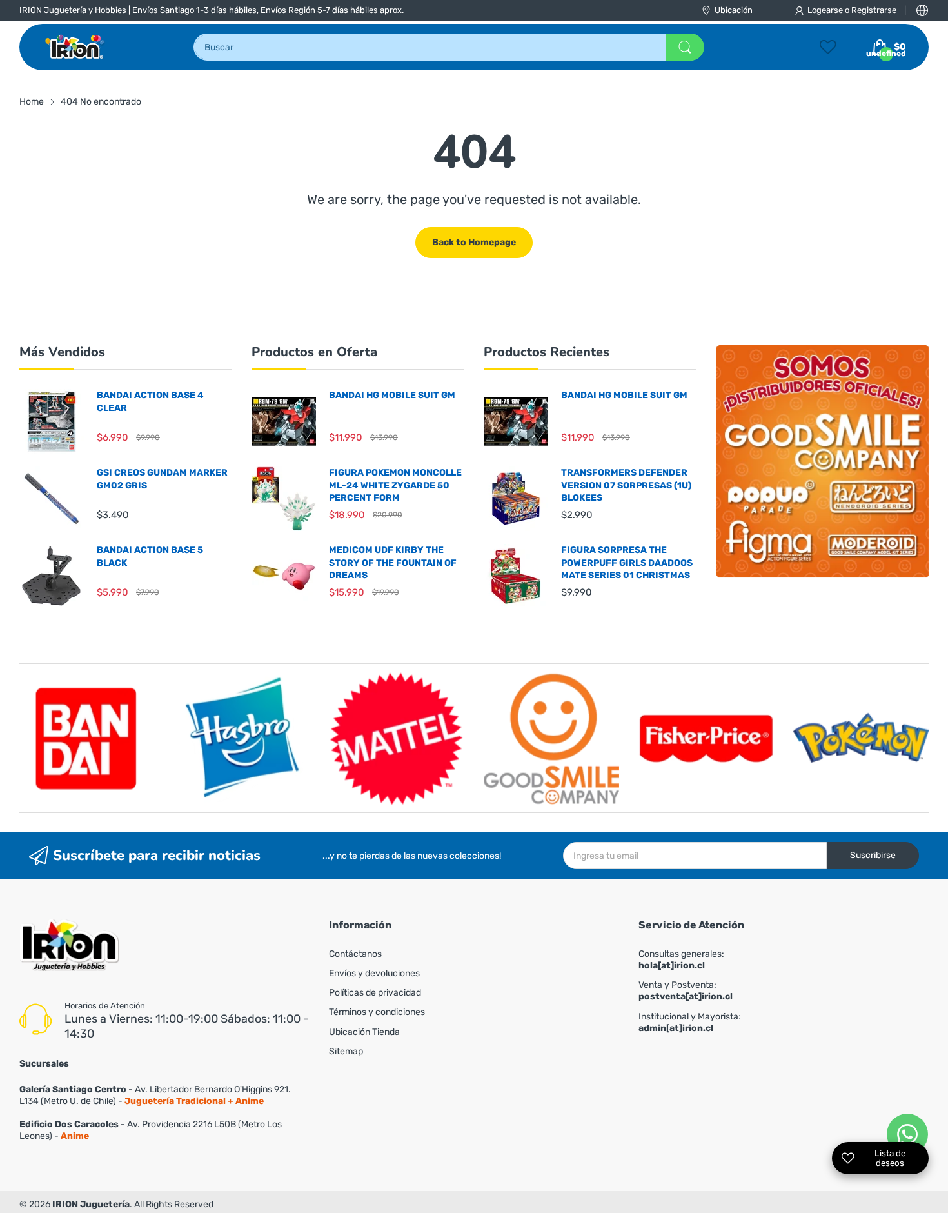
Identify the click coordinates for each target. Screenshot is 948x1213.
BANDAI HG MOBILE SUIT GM (392, 395)
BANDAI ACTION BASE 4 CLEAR (150, 402)
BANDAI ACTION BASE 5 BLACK (150, 556)
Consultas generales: (681, 959)
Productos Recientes (546, 352)
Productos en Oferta (314, 352)
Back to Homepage (474, 242)
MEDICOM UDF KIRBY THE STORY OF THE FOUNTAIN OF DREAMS (393, 563)
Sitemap (346, 1051)
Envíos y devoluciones (374, 973)
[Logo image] (87, 738)
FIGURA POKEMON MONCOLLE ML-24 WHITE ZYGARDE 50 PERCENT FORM (395, 485)
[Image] (822, 461)
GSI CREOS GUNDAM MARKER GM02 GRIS (162, 479)
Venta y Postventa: (685, 990)
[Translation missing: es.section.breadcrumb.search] (685, 47)
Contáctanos (355, 953)
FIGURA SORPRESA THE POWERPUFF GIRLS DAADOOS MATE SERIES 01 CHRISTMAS (627, 563)
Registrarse (873, 10)
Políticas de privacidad (375, 992)
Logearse (826, 10)
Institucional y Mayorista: (689, 1022)
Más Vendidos (62, 352)
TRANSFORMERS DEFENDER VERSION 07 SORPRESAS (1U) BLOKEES (626, 485)
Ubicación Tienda (364, 1032)
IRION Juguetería (91, 1204)
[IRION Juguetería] (76, 47)
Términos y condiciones (377, 1012)
